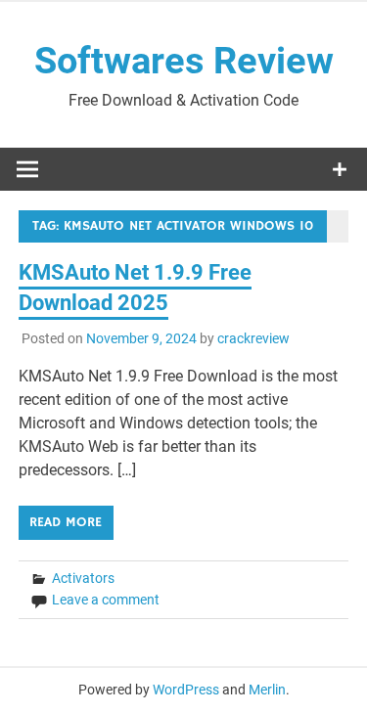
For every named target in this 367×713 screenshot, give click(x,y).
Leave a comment (106, 599)
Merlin (267, 689)
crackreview (253, 338)
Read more (65, 522)
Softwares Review (184, 60)
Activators (83, 578)
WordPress (186, 689)
